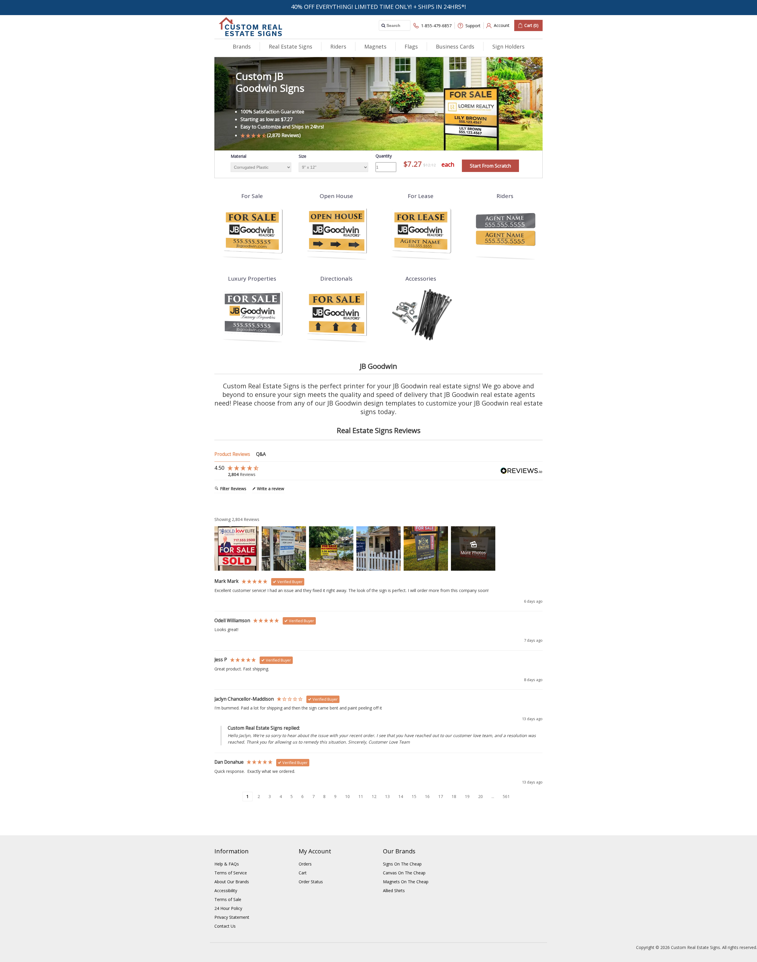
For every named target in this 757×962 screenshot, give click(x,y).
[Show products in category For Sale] (252, 232)
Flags (411, 46)
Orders (305, 864)
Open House (336, 196)
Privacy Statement (231, 917)
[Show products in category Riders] (505, 232)
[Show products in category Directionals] (336, 315)
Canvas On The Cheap (404, 873)
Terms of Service (230, 873)
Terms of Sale (227, 899)
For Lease (421, 196)
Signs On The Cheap (402, 864)
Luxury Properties (252, 278)
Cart (303, 873)
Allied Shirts (394, 890)
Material (238, 156)
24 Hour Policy (228, 908)
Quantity (384, 156)
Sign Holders (508, 46)
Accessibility (225, 890)
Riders (338, 46)
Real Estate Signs (290, 46)
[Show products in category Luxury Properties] (252, 315)
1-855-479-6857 (436, 25)
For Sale (252, 196)
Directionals (336, 278)
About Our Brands (231, 881)
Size (302, 156)
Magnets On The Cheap (405, 881)
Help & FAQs (226, 864)
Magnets (375, 46)
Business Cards (455, 46)
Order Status (311, 881)
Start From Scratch (490, 166)
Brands (242, 46)
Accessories (420, 278)
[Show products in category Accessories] (420, 315)
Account (501, 25)
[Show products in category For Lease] (420, 232)
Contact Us (225, 926)
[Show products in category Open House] (336, 232)
